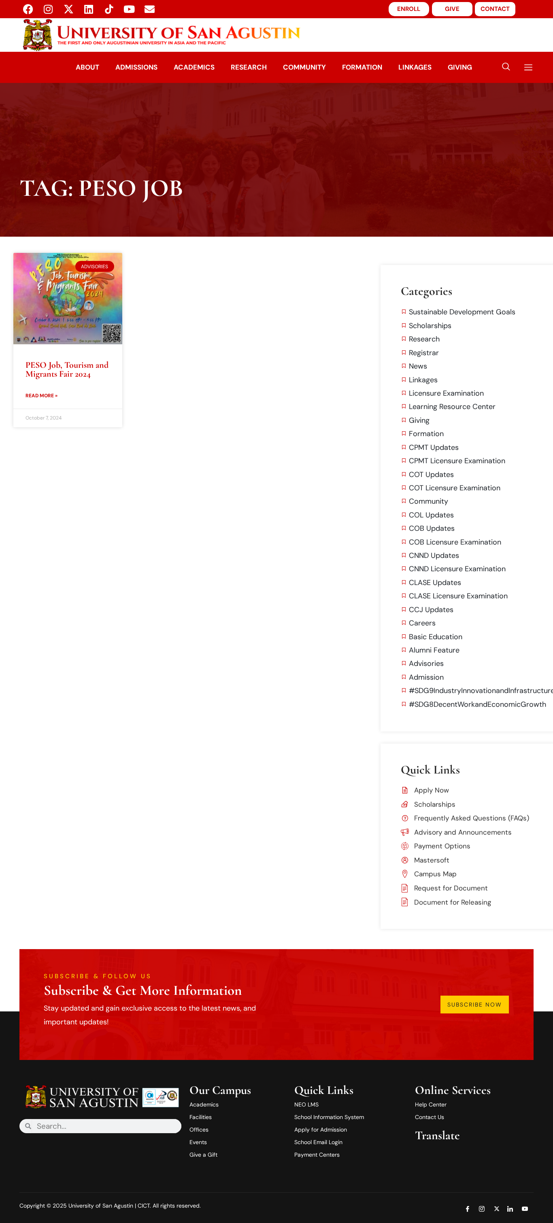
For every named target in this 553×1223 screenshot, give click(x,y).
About (87, 67)
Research (249, 67)
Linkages (415, 67)
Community (304, 67)
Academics (194, 67)
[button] (506, 67)
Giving (460, 67)
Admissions (136, 67)
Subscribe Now (474, 1004)
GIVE (452, 9)
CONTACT (495, 9)
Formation (362, 67)
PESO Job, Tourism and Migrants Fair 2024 (67, 369)
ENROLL (408, 9)
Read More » (41, 395)
